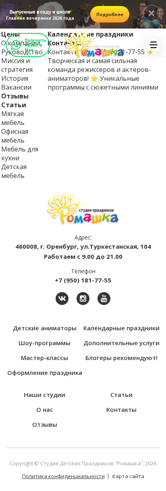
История (14, 78)
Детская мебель (14, 171)
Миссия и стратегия (17, 65)
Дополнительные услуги (121, 343)
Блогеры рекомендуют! (121, 358)
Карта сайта (128, 476)
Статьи (13, 104)
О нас (44, 409)
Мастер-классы (44, 358)
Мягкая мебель (13, 118)
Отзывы (15, 96)
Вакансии (16, 87)
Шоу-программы (45, 343)
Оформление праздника (44, 372)
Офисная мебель (14, 136)
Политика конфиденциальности (63, 476)
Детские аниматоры (45, 328)
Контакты (121, 409)
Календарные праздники (121, 328)
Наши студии (44, 395)
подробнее (109, 14)
